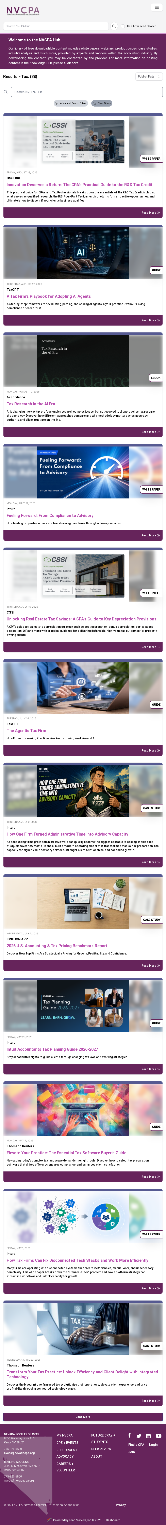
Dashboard (113, 1520)
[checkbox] (123, 26)
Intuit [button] (11, 509)
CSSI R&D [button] (14, 178)
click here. (71, 63)
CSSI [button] (10, 612)
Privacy (121, 1505)
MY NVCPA (64, 1435)
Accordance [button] (16, 397)
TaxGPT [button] (13, 290)
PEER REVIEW (101, 1449)
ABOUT (96, 1456)
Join (131, 1452)
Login (153, 1445)
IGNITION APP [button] (17, 939)
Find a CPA (136, 1445)
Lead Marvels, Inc (80, 1520)
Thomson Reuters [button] (20, 1146)
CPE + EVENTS (67, 1443)
